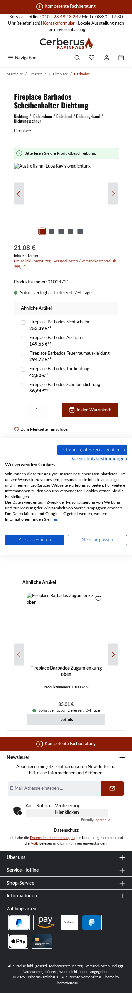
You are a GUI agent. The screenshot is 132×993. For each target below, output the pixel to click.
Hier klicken (67, 812)
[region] (66, 193)
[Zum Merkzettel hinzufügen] (98, 599)
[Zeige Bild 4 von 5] (70, 231)
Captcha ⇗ (95, 820)
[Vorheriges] (19, 194)
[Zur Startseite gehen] (66, 43)
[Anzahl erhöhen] (54, 410)
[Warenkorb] (121, 58)
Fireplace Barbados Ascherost (57, 338)
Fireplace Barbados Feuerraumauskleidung (69, 353)
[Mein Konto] (106, 58)
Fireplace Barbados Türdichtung (59, 369)
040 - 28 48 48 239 (61, 17)
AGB (34, 843)
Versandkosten (98, 966)
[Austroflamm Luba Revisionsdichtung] (66, 201)
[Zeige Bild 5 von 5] (80, 231)
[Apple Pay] (18, 941)
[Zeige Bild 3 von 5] (61, 231)
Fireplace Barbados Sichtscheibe (59, 322)
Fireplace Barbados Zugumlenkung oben (66, 671)
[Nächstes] (113, 194)
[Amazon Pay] (45, 922)
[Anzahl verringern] (20, 410)
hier (53, 519)
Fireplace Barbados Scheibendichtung (64, 385)
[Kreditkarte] (42, 941)
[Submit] (112, 788)
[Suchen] (77, 58)
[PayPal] (92, 922)
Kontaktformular (59, 23)
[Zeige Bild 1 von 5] (42, 231)
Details (66, 720)
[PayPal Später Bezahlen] (19, 922)
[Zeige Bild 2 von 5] (51, 231)
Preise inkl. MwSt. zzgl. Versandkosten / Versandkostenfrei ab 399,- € (65, 264)
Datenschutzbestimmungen (52, 838)
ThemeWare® (66, 983)
